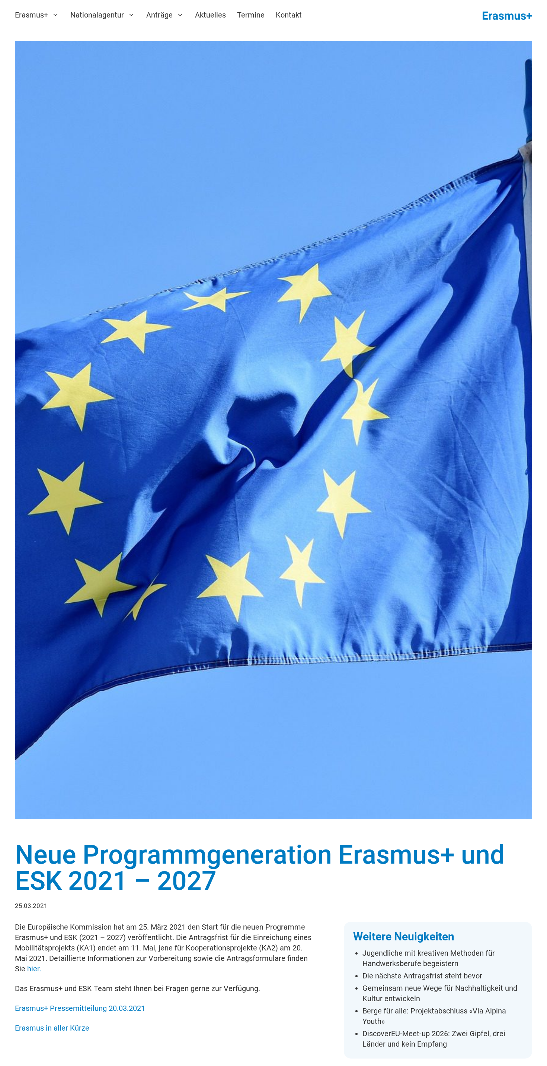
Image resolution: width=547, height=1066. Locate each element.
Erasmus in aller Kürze (52, 1028)
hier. (34, 968)
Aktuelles (210, 14)
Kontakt (289, 14)
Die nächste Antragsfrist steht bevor (422, 975)
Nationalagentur (97, 14)
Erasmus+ (31, 14)
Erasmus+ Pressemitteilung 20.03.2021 (80, 1008)
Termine (251, 14)
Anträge (159, 14)
